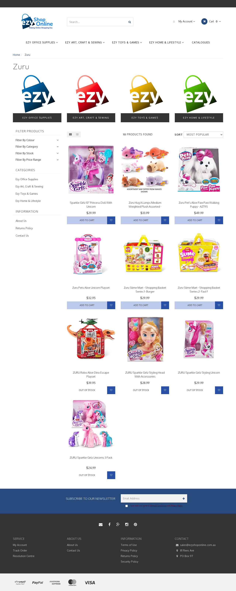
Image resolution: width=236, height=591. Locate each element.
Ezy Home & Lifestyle (165, 42)
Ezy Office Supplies (41, 42)
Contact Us (22, 235)
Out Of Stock (87, 390)
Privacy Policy (176, 506)
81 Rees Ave (186, 550)
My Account (185, 21)
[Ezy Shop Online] (37, 21)
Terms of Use (129, 544)
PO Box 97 (186, 556)
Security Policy (129, 561)
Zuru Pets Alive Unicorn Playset (91, 287)
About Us (21, 220)
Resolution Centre (23, 556)
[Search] (129, 22)
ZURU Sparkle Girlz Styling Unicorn (199, 372)
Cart (212, 21)
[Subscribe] (183, 498)
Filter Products (30, 131)
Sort (178, 134)
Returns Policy (24, 228)
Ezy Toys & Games (126, 42)
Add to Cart (87, 220)
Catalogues (201, 42)
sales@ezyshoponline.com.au (197, 544)
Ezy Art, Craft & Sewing (84, 42)
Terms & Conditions (158, 506)
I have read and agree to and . (156, 506)
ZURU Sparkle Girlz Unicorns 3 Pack (91, 457)
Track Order (20, 550)
